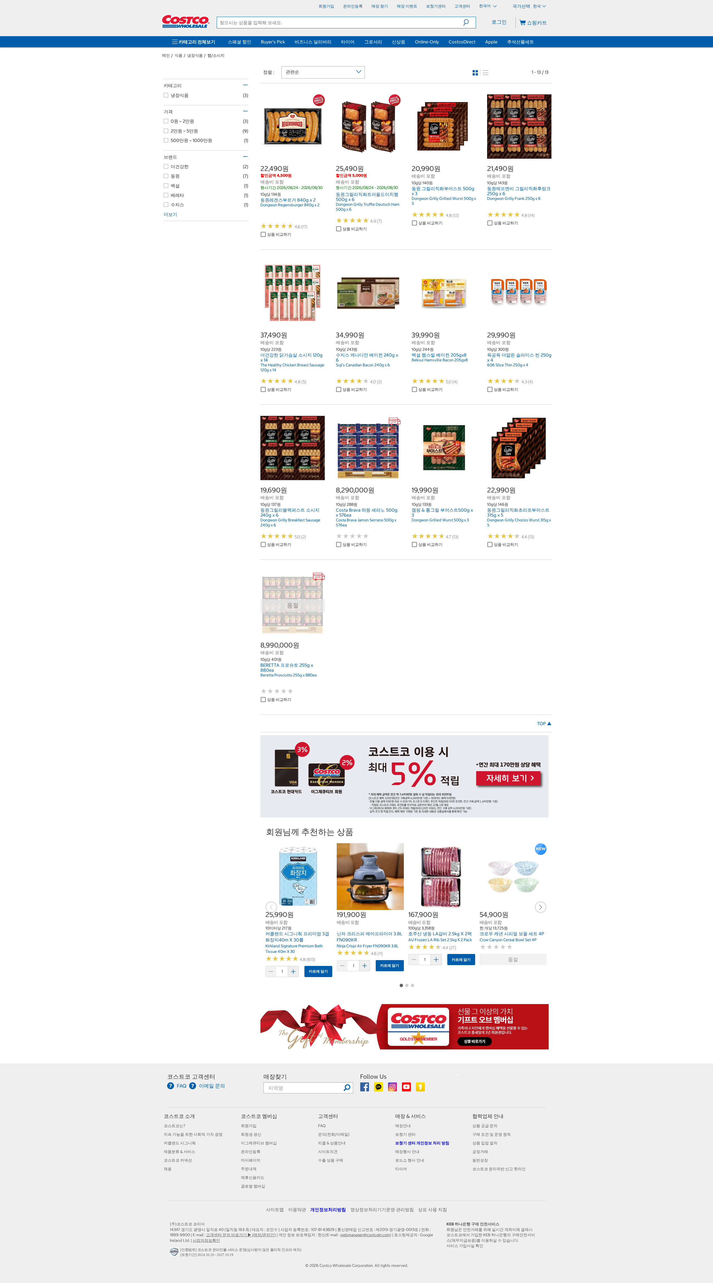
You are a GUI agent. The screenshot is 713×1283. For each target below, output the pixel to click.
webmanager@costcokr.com (365, 1234)
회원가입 (249, 1125)
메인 (166, 55)
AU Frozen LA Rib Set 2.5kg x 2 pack (440, 939)
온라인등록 (250, 1151)
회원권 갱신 (251, 1134)
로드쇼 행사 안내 (409, 1160)
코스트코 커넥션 (178, 1160)
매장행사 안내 (407, 1151)
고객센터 (328, 1116)
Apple (491, 42)
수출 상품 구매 (330, 1160)
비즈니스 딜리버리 (313, 42)
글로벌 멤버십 (253, 1186)
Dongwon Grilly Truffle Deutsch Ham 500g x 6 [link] (367, 207)
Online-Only (427, 42)
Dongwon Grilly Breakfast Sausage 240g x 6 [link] (290, 522)
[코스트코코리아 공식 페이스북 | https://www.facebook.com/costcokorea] (365, 1088)
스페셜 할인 (239, 42)
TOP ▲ (544, 723)
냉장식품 (195, 55)
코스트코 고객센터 (191, 1076)
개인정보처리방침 (328, 1209)
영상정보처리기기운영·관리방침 (382, 1209)
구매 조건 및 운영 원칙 (491, 1134)
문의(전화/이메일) (334, 1134)
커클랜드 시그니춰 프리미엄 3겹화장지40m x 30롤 (297, 937)
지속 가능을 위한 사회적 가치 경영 (193, 1134)
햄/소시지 (215, 55)
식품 (178, 55)
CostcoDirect (462, 42)
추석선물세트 (520, 42)
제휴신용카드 (252, 1177)
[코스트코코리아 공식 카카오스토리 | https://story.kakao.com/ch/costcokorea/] (420, 1088)
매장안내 (403, 1125)
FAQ (322, 1125)
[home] (186, 21)
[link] (292, 155)
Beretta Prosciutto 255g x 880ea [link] (288, 675)
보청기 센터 (405, 1134)
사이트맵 (275, 1209)
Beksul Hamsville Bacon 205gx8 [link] (440, 359)
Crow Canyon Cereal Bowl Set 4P (508, 939)
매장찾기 (275, 1076)
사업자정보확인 (206, 1240)
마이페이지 (250, 1160)
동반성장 (480, 1160)
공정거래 (480, 1151)
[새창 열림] (175, 1253)
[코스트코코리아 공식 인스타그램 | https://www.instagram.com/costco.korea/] (393, 1088)
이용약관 (297, 1209)
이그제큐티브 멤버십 (259, 1142)
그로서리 (373, 42)
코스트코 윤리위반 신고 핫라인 (499, 1168)
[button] (469, 22)
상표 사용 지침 (432, 1209)
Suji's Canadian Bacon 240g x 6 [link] (363, 364)
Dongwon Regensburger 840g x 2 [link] (289, 204)
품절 (513, 959)
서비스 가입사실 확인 (464, 1245)
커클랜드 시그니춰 (180, 1142)
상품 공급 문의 (484, 1125)
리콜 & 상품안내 (332, 1142)
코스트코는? (174, 1125)
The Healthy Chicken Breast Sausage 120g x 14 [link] (292, 367)
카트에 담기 (318, 971)
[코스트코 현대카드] (404, 814)
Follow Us (373, 1076)
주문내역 (249, 1168)
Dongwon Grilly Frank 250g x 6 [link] (514, 198)
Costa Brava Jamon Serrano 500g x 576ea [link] (366, 522)
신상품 (398, 42)
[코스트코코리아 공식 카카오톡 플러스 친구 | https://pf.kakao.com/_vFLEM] (379, 1088)
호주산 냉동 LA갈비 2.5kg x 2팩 (440, 933)
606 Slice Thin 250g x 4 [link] (507, 364)
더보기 (170, 214)
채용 (168, 1168)
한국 (537, 6)
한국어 (485, 5)
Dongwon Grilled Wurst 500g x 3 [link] (440, 519)
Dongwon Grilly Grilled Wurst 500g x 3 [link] (444, 201)
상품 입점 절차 (484, 1142)
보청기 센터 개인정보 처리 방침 (422, 1142)
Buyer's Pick (273, 42)
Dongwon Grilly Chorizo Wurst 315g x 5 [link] (519, 522)
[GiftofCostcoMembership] (404, 1046)
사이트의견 (328, 1151)
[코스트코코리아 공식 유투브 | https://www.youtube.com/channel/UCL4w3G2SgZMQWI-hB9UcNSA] (407, 1088)
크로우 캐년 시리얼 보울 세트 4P (512, 933)
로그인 (499, 22)
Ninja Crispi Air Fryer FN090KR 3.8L (368, 945)
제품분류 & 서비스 (179, 1151)
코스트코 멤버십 (259, 1116)
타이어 (348, 42)
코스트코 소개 (179, 1116)
